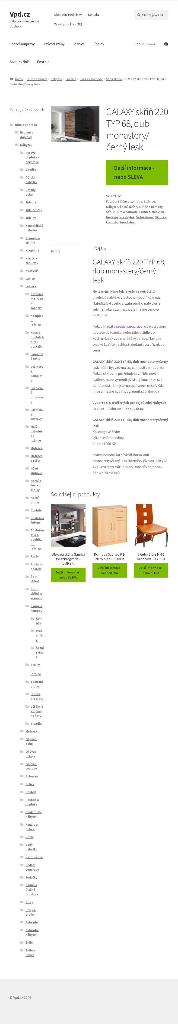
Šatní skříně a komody (36, 593)
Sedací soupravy (22, 44)
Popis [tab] (55, 251)
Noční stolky (35, 500)
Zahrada (31, 922)
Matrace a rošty (36, 458)
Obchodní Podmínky (68, 14)
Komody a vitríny (32, 240)
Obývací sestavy (31, 766)
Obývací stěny (53, 44)
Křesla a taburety (31, 260)
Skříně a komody (91, 79)
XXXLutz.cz (134, 408)
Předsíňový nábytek (33, 814)
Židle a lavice (30, 952)
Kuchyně (31, 271)
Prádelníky (39, 635)
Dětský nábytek (31, 179)
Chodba (31, 169)
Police (29, 784)
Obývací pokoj (31, 741)
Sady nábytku (31, 846)
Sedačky (31, 877)
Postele (43, 61)
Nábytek (56, 79)
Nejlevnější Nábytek (120, 217)
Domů (19, 79)
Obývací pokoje (31, 753)
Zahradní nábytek (32, 932)
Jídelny (98, 44)
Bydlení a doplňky (26, 134)
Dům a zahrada (37, 79)
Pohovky (31, 776)
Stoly (29, 902)
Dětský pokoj (30, 192)
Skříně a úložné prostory (31, 889)
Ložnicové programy (37, 395)
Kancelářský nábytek (34, 228)
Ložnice (79, 44)
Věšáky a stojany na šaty (37, 711)
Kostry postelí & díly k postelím (37, 339)
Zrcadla (36, 723)
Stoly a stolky (30, 912)
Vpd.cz (20, 14)
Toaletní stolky (37, 684)
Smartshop (127, 222)
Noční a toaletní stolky (36, 485)
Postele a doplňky (32, 802)
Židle (29, 942)
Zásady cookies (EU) (68, 24)
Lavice (30, 278)
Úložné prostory (37, 696)
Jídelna (30, 202)
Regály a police (31, 826)
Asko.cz (114, 408)
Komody (39, 620)
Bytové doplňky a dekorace (32, 157)
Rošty (35, 556)
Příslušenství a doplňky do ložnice (37, 539)
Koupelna (32, 250)
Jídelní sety (33, 210)
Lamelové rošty (37, 356)
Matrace (36, 448)
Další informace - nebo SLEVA (134, 172)
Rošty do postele (37, 566)
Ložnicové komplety (37, 373)
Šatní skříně (19, 61)
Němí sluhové (36, 470)
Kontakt (93, 14)
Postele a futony (37, 520)
